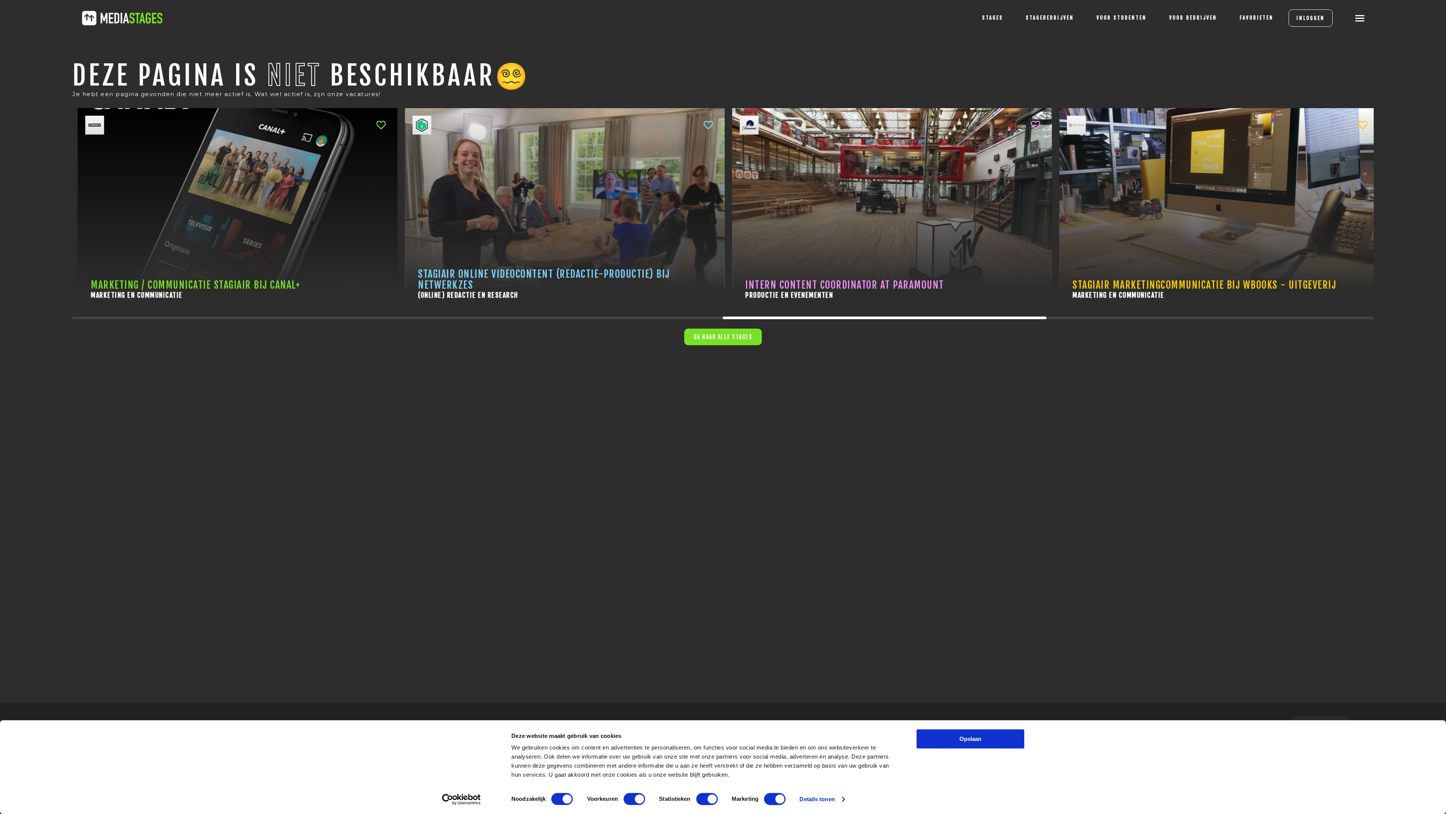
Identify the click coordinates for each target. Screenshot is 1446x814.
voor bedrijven (1193, 18)
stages (992, 18)
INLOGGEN (1311, 18)
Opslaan (970, 739)
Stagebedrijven (1050, 18)
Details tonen (816, 799)
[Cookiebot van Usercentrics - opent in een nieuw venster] (461, 799)
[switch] (634, 799)
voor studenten (1122, 18)
